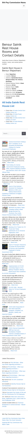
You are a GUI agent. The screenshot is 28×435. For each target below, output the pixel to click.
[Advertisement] (14, 23)
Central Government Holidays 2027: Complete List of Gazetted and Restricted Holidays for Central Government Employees (14, 145)
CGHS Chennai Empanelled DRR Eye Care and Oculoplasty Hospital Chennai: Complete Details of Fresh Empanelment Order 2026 (14, 331)
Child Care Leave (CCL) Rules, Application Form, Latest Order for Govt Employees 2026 (14, 398)
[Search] (24, 133)
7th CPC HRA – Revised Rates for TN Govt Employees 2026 (17, 289)
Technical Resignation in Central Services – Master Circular (13, 404)
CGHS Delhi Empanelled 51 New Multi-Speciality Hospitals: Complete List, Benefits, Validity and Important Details (13, 310)
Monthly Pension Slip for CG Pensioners (13, 390)
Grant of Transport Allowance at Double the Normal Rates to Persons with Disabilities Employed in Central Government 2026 (14, 248)
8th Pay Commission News (14, 2)
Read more (10, 162)
